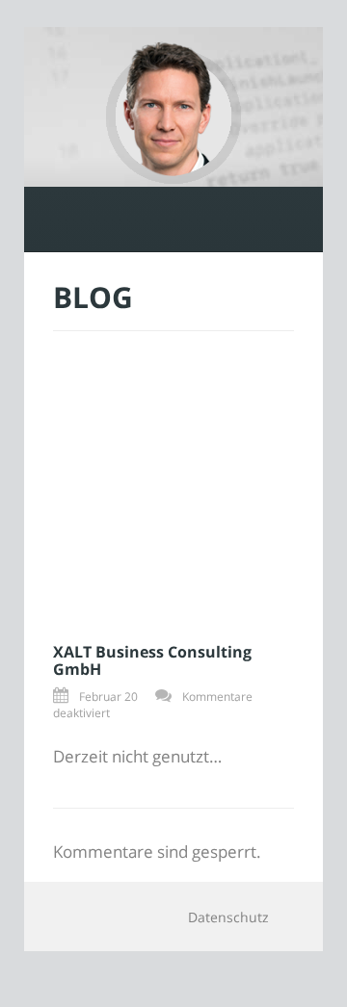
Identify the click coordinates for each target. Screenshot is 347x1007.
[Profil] (54, 219)
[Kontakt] (233, 219)
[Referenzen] (173, 219)
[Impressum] (293, 219)
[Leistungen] (114, 219)
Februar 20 (108, 696)
